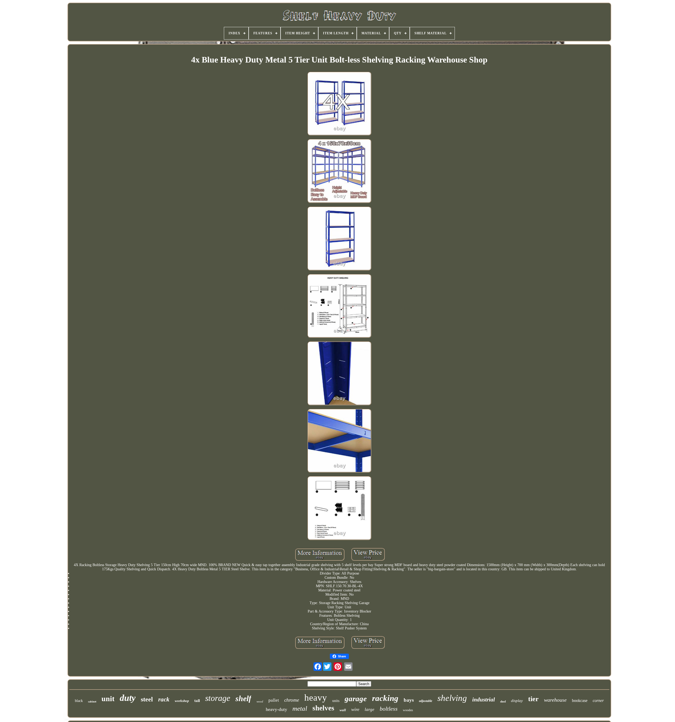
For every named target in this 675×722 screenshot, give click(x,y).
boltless (389, 708)
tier (533, 699)
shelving (452, 698)
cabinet (92, 701)
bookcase (579, 700)
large (369, 709)
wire (355, 709)
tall (197, 701)
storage (217, 698)
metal (299, 708)
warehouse (555, 700)
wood (260, 701)
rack (164, 699)
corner (598, 700)
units (335, 701)
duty (128, 698)
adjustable (425, 701)
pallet (273, 700)
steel (147, 699)
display (517, 701)
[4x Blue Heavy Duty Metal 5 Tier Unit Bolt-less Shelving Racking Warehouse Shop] (339, 104)
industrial (483, 699)
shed (503, 701)
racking (385, 698)
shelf (243, 698)
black (79, 701)
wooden (408, 710)
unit (108, 699)
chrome (291, 700)
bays (409, 700)
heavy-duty (276, 709)
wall (343, 710)
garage (356, 698)
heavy (315, 697)
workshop (182, 701)
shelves (323, 708)
